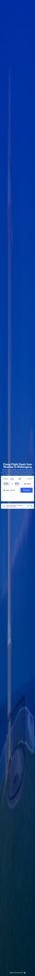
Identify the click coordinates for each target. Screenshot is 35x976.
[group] (7, 484)
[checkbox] (29, 479)
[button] (32, 2)
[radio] (5, 479)
